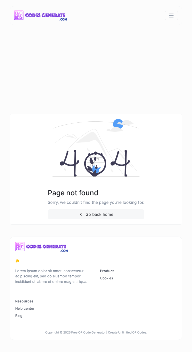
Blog (18, 315)
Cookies (106, 278)
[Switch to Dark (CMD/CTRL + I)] (17, 261)
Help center (24, 308)
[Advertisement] (96, 76)
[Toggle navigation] (171, 16)
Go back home (98, 214)
